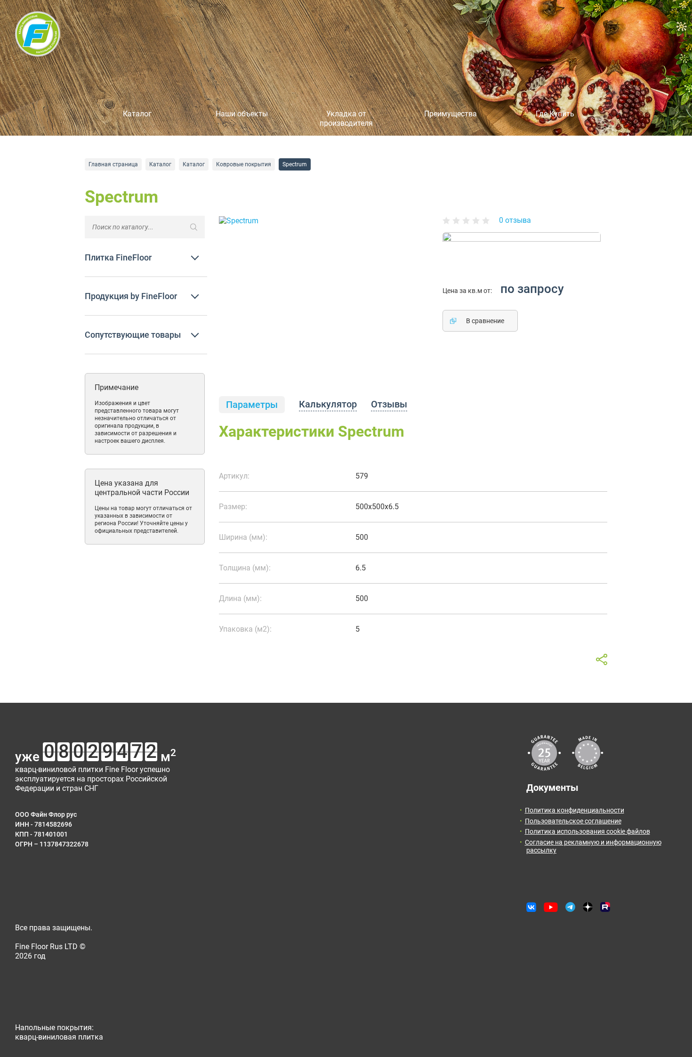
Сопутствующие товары (133, 335)
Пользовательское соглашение (573, 821)
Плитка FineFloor (118, 257)
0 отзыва (515, 220)
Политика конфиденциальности (574, 810)
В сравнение (485, 321)
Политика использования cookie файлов (587, 831)
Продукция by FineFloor (131, 296)
